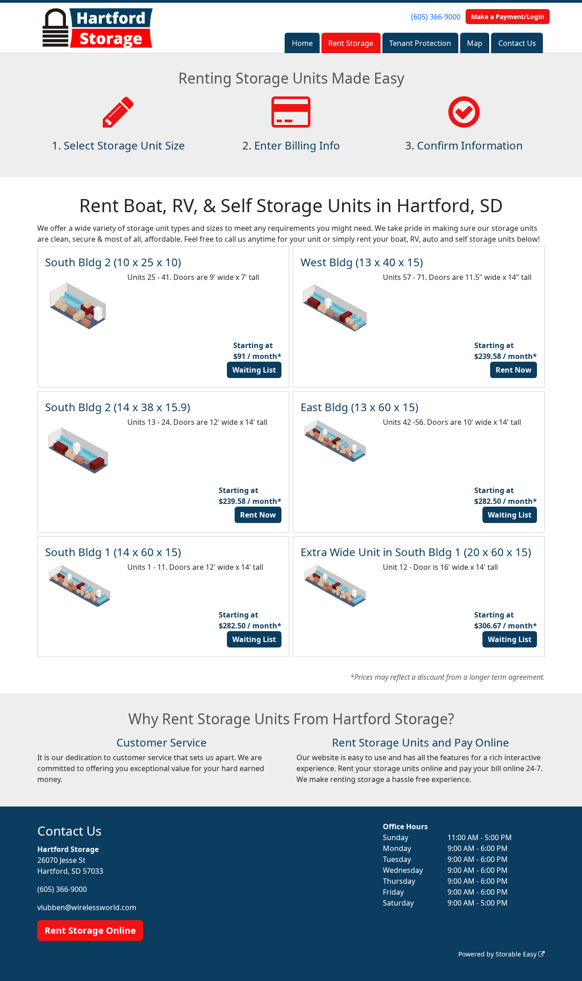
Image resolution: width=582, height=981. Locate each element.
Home (302, 43)
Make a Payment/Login (507, 16)
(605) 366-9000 (436, 17)
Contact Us (517, 43)
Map (474, 43)
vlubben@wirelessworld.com (86, 907)
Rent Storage (350, 43)
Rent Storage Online (90, 930)
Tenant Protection (420, 43)
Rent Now (514, 370)
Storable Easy (517, 954)
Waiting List (254, 370)
